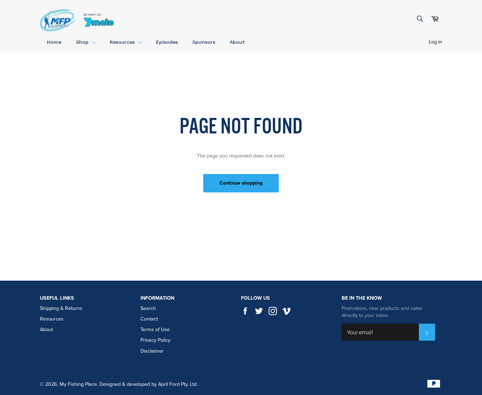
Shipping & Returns (61, 308)
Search (148, 308)
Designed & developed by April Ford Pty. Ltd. (149, 384)
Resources (52, 319)
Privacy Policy (155, 340)
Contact (149, 319)
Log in (435, 42)
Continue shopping (241, 183)
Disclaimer (152, 351)
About (46, 330)
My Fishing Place (78, 384)
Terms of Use (155, 330)
